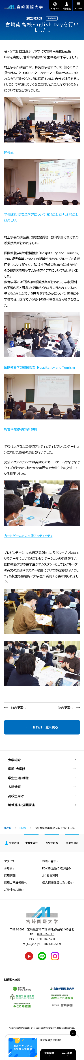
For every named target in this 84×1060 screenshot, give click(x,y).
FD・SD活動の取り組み (56, 868)
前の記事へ (18, 707)
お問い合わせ (50, 861)
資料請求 (49, 1053)
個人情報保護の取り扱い (57, 882)
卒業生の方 (72, 842)
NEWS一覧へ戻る (45, 727)
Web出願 (67, 1053)
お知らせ (9, 868)
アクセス (9, 861)
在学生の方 (52, 842)
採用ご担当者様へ (15, 882)
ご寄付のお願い (14, 889)
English (55, 8)
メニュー (78, 8)
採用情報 (10, 875)
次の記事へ (65, 707)
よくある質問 (50, 875)
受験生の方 (31, 842)
